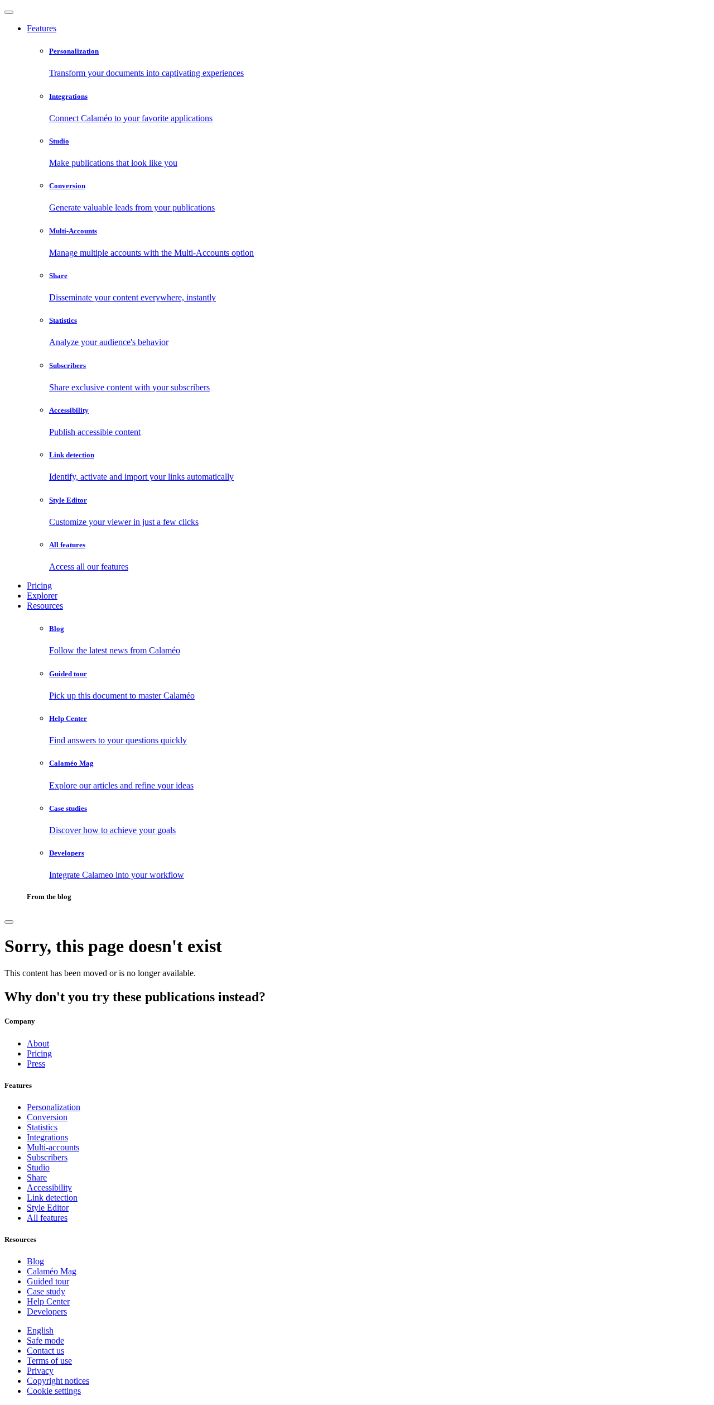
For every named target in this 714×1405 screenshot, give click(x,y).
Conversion (47, 1117)
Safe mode (45, 1340)
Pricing (39, 585)
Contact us (45, 1350)
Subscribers (47, 1157)
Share (37, 1177)
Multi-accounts (53, 1147)
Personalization (53, 1107)
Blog (35, 1261)
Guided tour (48, 1281)
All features (47, 1217)
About (38, 1043)
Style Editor (48, 1207)
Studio (38, 1167)
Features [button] (41, 28)
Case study (46, 1291)
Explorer (42, 595)
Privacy (40, 1370)
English (40, 1330)
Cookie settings (54, 1391)
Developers (47, 1311)
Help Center (48, 1301)
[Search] (8, 922)
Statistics (42, 1127)
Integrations (47, 1137)
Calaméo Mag (51, 1271)
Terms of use (49, 1360)
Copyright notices (58, 1380)
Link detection (52, 1197)
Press (36, 1063)
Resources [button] (45, 605)
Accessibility (49, 1187)
